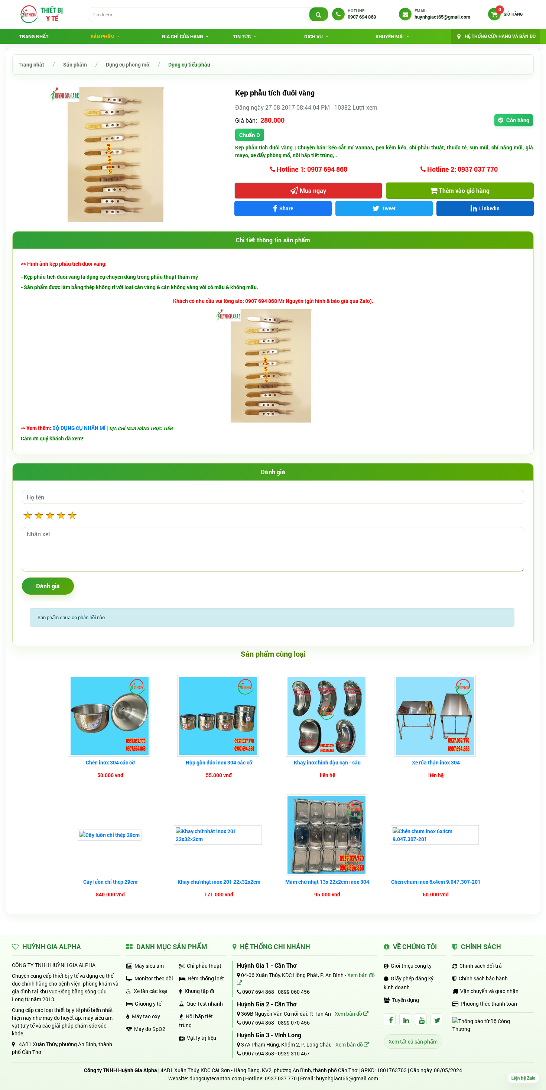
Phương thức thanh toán (489, 1003)
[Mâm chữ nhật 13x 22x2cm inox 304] (327, 835)
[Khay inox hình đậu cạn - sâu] (327, 716)
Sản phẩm (75, 64)
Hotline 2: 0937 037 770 (462, 169)
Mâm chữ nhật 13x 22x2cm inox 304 (327, 881)
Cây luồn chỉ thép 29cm (110, 881)
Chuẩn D (249, 135)
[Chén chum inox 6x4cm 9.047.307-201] (436, 835)
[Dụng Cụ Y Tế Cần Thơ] (41, 14)
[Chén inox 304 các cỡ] (110, 716)
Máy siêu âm (149, 965)
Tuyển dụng (405, 999)
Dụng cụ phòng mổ (127, 64)
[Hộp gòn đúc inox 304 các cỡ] (219, 716)
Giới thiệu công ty (411, 965)
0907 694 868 (257, 991)
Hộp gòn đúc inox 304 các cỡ (219, 762)
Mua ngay (313, 190)
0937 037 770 (281, 1078)
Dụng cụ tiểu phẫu (189, 64)
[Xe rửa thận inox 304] (436, 716)
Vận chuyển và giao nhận (489, 990)
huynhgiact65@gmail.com (347, 1078)
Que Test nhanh (204, 1003)
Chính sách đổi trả (480, 965)
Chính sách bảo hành (483, 978)
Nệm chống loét (206, 978)
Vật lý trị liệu (201, 1037)
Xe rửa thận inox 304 (436, 762)
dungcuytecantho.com (215, 1078)
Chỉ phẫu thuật (204, 965)
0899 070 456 (294, 1022)
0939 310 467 (294, 1053)
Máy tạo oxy (146, 1016)
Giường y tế (148, 1003)
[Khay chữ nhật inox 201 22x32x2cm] (219, 835)
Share (286, 208)
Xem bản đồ (349, 1013)
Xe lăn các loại (151, 990)
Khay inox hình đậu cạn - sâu (327, 762)
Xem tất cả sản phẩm (413, 1041)
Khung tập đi (199, 990)
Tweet (389, 208)
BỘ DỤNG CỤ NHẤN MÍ (79, 427)
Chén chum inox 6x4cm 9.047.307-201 (436, 881)
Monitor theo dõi (153, 978)
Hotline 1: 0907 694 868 (311, 169)
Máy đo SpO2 (149, 1028)
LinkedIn (489, 208)
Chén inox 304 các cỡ (110, 762)
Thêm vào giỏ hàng (464, 190)
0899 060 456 (294, 991)
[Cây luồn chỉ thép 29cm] (110, 835)
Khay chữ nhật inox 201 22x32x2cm (219, 881)
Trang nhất (33, 36)
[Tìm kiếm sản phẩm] (318, 14)
